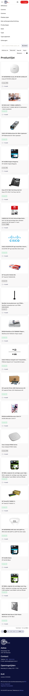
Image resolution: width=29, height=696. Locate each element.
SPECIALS (4, 50)
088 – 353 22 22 (10, 659)
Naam (18, 50)
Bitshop (21, 690)
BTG (25, 681)
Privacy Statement (5, 684)
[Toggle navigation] (2, 2)
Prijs (24, 50)
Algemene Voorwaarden (7, 685)
